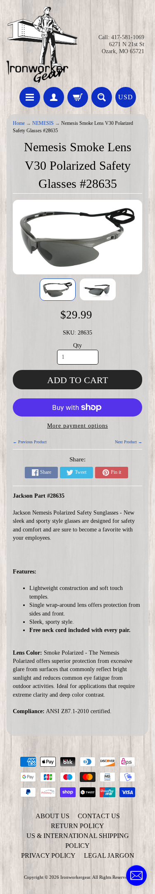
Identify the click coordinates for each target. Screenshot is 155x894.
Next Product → (128, 442)
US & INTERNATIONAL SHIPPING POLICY (77, 840)
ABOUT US (52, 815)
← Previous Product (30, 442)
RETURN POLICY (77, 825)
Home (19, 123)
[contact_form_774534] (136, 875)
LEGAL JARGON (109, 855)
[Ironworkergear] (42, 45)
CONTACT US (99, 815)
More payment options (77, 426)
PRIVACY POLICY (48, 855)
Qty (77, 345)
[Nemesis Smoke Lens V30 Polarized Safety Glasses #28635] (58, 289)
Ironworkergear (75, 877)
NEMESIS (43, 123)
